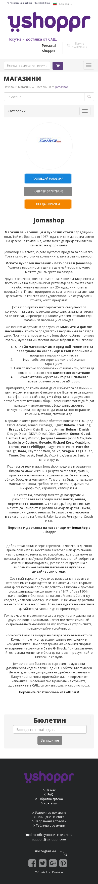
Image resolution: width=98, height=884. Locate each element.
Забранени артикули (51, 821)
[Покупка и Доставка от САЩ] (49, 22)
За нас (51, 790)
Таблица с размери (50, 825)
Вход (29, 3)
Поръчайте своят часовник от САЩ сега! (49, 692)
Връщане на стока (50, 817)
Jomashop (80, 528)
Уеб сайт (40, 872)
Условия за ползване (50, 812)
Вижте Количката (79, 45)
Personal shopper (49, 48)
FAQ (50, 794)
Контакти (50, 803)
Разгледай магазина (48, 178)
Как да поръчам (48, 204)
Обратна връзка (50, 799)
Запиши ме (50, 740)
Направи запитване (48, 191)
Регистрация (16, 3)
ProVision (57, 872)
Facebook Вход (42, 3)
